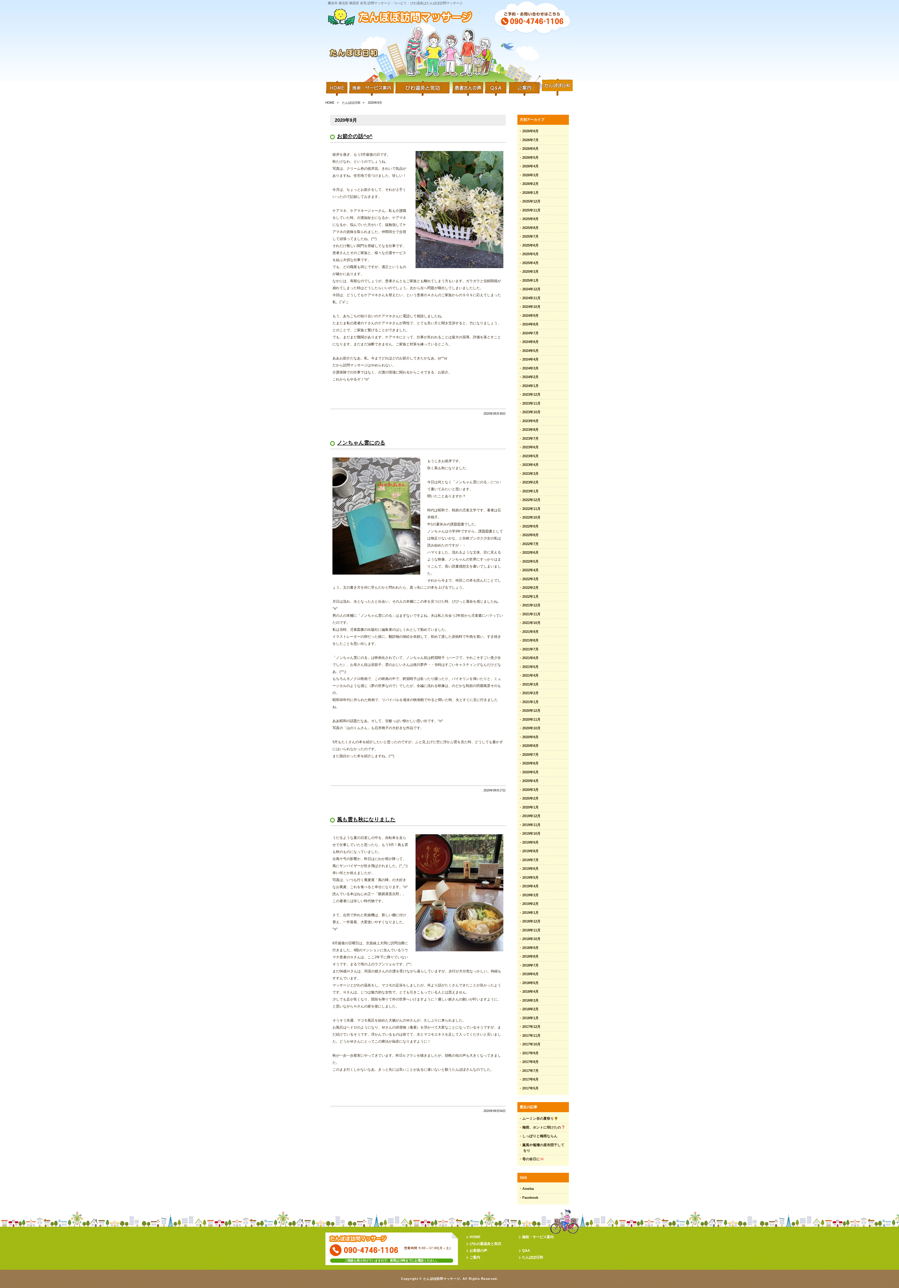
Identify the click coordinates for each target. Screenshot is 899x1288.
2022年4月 (530, 570)
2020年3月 (530, 790)
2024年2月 (530, 377)
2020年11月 (531, 719)
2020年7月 (530, 755)
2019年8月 (530, 851)
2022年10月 (531, 517)
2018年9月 (530, 948)
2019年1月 (530, 913)
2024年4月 (530, 359)
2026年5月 (530, 157)
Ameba (528, 1189)
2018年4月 (530, 991)
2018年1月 (530, 1018)
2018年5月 (530, 983)
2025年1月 (530, 280)
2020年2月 (530, 798)
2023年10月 (531, 412)
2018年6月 (530, 974)
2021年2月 (530, 693)
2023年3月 (530, 474)
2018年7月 (530, 965)
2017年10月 (531, 1044)
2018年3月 (530, 1000)
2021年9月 (530, 632)
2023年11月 (531, 403)
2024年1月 (530, 386)
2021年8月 (530, 640)
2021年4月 (530, 675)
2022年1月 (530, 596)
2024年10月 (531, 307)
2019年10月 (531, 833)
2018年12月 (531, 921)
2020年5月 (530, 772)
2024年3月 (530, 368)
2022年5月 (530, 561)
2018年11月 (531, 930)
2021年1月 (530, 702)
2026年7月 (530, 140)
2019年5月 (530, 877)
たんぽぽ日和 (557, 87)
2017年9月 (530, 1053)
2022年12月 (531, 500)
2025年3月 (530, 271)
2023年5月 (530, 456)
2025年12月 (531, 201)
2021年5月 (530, 667)
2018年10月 (531, 939)
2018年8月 (530, 956)
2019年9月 (530, 842)
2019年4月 (530, 886)
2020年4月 (530, 781)
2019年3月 (530, 895)
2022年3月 (530, 579)
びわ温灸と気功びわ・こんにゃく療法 (422, 87)
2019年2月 (530, 904)
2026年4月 (530, 166)
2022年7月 (530, 544)
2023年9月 (530, 421)
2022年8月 (530, 535)
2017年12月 (531, 1027)
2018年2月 (530, 1009)
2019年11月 (531, 825)
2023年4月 (530, 465)
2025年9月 (530, 219)
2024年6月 (530, 342)
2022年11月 (531, 509)
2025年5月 (530, 254)
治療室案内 (524, 87)
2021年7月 (530, 649)
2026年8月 (530, 131)
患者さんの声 (467, 87)
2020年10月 (531, 728)
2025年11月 (531, 210)
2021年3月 (530, 684)
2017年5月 (530, 1088)
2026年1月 (530, 193)
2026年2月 (530, 184)
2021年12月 (531, 605)
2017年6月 (530, 1079)
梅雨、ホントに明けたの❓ (543, 1127)
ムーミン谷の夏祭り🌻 (540, 1118)
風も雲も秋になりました (366, 819)
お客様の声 (478, 1250)
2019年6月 (530, 869)
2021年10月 (531, 623)
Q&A (495, 87)
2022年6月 (530, 552)
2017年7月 (530, 1071)
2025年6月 (530, 245)
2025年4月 (530, 263)
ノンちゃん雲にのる (361, 443)
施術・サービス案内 (371, 87)
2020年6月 (530, 763)
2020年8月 (530, 746)
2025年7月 (530, 236)
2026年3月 (530, 175)
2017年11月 (531, 1035)
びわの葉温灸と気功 (485, 1244)
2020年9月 (530, 737)
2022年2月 (530, 588)
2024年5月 (530, 351)
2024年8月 (530, 324)
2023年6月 (530, 447)
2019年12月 (531, 816)
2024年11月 (531, 298)
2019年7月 (530, 860)
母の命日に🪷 (533, 1159)
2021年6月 (530, 658)
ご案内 (475, 1257)
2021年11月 (531, 614)
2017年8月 (530, 1062)
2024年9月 (530, 315)
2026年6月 (530, 149)
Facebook (530, 1197)
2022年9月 (530, 526)
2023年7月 (530, 438)
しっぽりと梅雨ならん (539, 1136)
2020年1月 (530, 807)
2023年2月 (530, 482)
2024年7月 (530, 333)
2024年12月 (531, 289)
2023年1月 (530, 491)
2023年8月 (530, 430)
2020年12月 (531, 710)
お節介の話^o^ (354, 136)
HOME (337, 87)
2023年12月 (531, 394)
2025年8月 (530, 228)
